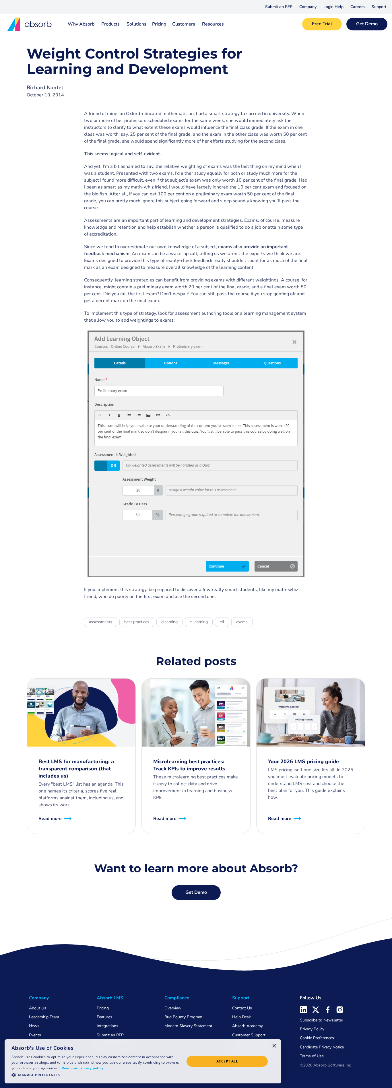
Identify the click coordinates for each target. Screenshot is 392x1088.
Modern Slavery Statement (188, 1026)
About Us (37, 1008)
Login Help (333, 6)
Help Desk (241, 1017)
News (34, 1026)
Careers (357, 6)
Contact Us (242, 1008)
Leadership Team (44, 1017)
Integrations (107, 1026)
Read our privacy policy (83, 1068)
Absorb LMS (110, 998)
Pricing (159, 24)
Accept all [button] (227, 1061)
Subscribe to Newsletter (321, 1020)
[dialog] (143, 1061)
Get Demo (367, 24)
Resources (213, 24)
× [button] (274, 1045)
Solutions (136, 24)
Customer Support (248, 1035)
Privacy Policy (312, 1029)
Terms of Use (312, 1056)
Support (379, 6)
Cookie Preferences (317, 1038)
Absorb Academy (247, 1026)
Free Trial (322, 24)
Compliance (176, 998)
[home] (29, 24)
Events (35, 1035)
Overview (172, 1008)
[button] (308, 7)
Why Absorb (81, 24)
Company (308, 6)
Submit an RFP (278, 6)
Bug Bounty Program (183, 1017)
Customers (183, 24)
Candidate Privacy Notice (322, 1047)
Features (104, 1017)
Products (110, 24)
